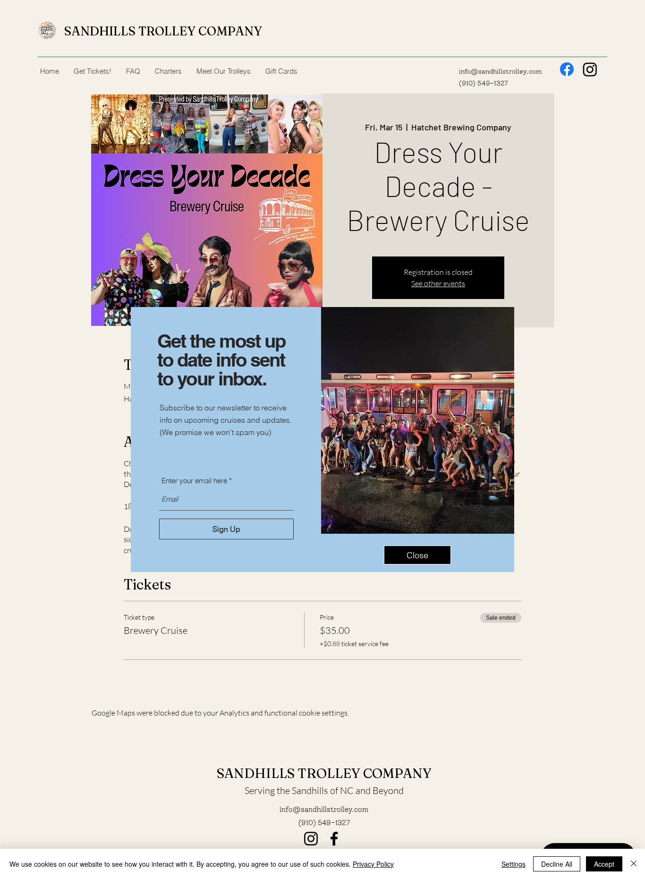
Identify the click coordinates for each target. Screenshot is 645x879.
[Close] (633, 863)
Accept (604, 864)
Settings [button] (513, 864)
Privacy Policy (373, 864)
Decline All (556, 864)
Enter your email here (194, 480)
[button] (417, 555)
